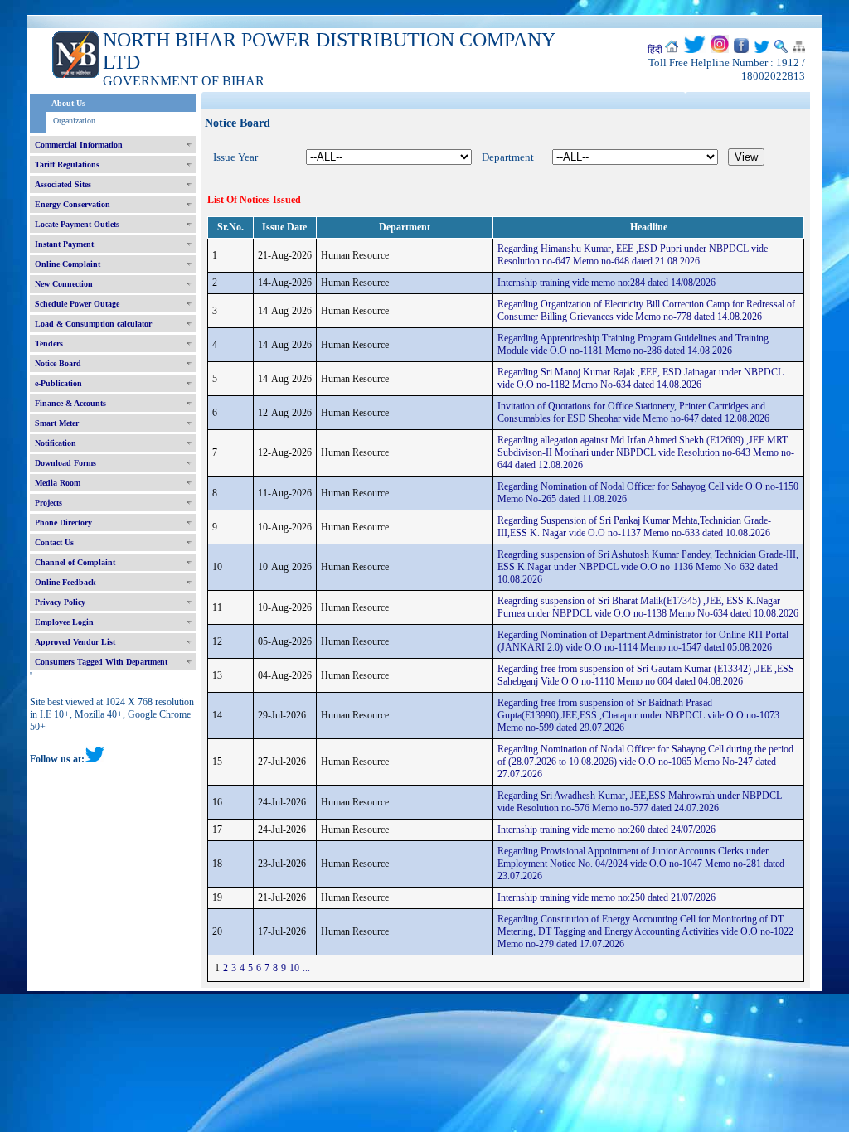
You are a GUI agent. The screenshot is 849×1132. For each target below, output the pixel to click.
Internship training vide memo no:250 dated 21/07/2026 (606, 897)
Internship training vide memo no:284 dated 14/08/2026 (606, 282)
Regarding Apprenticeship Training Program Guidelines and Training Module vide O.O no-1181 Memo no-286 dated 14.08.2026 (633, 344)
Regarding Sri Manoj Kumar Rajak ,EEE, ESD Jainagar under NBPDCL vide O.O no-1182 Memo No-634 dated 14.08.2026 (640, 378)
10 (294, 968)
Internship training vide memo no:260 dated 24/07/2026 (606, 829)
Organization (74, 120)
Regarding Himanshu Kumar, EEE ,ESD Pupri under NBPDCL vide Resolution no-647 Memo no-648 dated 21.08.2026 (632, 255)
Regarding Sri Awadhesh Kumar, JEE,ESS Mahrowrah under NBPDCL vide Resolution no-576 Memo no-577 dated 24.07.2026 (639, 802)
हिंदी (655, 50)
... (306, 968)
